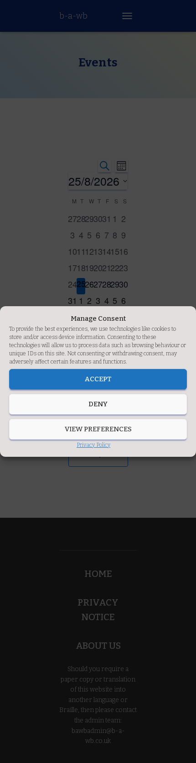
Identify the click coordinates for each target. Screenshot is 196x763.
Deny (98, 404)
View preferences (98, 429)
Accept (98, 379)
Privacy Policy (93, 445)
